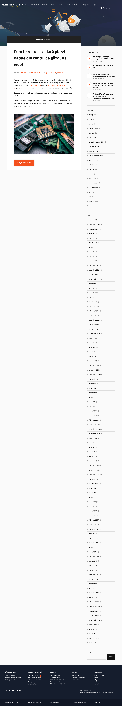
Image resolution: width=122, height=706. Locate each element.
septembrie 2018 (94, 434)
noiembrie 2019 (94, 379)
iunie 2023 (92, 234)
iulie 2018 (92, 443)
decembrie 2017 (94, 474)
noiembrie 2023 (94, 229)
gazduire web (51, 73)
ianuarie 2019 (93, 425)
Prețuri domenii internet (57, 680)
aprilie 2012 (93, 565)
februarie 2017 (94, 520)
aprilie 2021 (93, 302)
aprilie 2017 (93, 511)
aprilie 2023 (93, 243)
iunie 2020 (92, 347)
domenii (91, 133)
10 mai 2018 (36, 73)
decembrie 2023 (94, 224)
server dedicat (93, 183)
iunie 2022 (92, 252)
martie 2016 (93, 538)
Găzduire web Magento (34, 678)
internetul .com (94, 160)
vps (90, 196)
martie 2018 (93, 461)
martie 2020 (93, 361)
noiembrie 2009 (94, 593)
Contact (96, 684)
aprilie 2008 (93, 638)
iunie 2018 (92, 447)
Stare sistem (75, 680)
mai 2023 (92, 238)
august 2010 (93, 584)
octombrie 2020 (94, 329)
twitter (9, 690)
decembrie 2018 (94, 429)
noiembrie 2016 (94, 529)
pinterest (20, 690)
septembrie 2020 (94, 334)
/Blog (24, 4)
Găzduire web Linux (10, 675)
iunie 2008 (92, 629)
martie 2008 (93, 643)
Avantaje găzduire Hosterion (13, 678)
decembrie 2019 (94, 374)
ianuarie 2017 (93, 525)
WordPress (92, 206)
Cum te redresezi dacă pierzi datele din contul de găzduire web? (40, 58)
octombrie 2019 (94, 384)
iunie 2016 (92, 534)
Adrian (23, 73)
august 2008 (93, 624)
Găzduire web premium (34, 680)
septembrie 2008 (94, 620)
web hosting (93, 201)
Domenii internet (55, 678)
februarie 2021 (94, 311)
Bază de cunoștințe (77, 675)
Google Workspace (95, 156)
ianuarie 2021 (93, 315)
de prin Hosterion (94, 128)
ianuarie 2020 (93, 370)
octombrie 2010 (94, 579)
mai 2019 (92, 406)
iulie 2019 (92, 397)
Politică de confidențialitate (79, 703)
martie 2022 (93, 261)
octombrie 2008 (94, 615)
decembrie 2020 (94, 320)
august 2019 (93, 393)
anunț (91, 115)
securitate (61, 73)
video (91, 192)
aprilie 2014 (93, 552)
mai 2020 (92, 352)
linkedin (13, 690)
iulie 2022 (92, 247)
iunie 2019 (92, 402)
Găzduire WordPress (34, 675)
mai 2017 (92, 506)
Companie (97, 678)
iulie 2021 (92, 288)
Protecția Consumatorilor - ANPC (36, 703)
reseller (91, 174)
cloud (90, 119)
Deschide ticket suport (78, 678)
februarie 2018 (94, 465)
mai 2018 (92, 452)
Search (89, 653)
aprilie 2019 (93, 411)
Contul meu (107, 8)
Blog (95, 680)
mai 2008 (92, 634)
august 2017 (93, 493)
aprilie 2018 (93, 456)
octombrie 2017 (94, 484)
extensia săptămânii (95, 142)
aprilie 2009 (93, 597)
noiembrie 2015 (94, 543)
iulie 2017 (92, 497)
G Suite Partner (94, 147)
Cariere (96, 682)
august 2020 (93, 338)
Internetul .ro (93, 165)
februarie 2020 (94, 365)
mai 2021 (92, 297)
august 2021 (93, 284)
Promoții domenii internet (57, 682)
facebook (6, 690)
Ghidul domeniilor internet (57, 684)
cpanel (91, 124)
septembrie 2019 (94, 388)
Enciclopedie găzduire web (12, 680)
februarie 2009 (94, 602)
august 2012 (93, 561)
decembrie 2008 (94, 606)
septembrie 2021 (94, 279)
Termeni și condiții (54, 703)
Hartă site (97, 703)
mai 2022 (92, 256)
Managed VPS (32, 682)
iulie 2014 (92, 547)
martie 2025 (93, 220)
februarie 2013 (94, 556)
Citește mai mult (24, 163)
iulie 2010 (92, 588)
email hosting (93, 137)
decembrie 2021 (94, 270)
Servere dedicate (32, 684)
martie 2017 (93, 515)
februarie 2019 (94, 420)
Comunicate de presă (100, 675)
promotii (91, 169)
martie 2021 (93, 306)
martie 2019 (93, 415)
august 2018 (93, 438)
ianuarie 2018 (93, 470)
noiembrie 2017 (94, 479)
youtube (17, 690)
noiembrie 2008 (94, 611)
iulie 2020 (92, 343)
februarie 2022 (94, 265)
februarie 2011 (94, 575)
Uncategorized (93, 187)
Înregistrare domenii (55, 675)
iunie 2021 (92, 293)
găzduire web (36, 85)
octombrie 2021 (94, 274)
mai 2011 (92, 570)
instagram (23, 690)
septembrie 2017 (94, 488)
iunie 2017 (92, 502)
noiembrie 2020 (94, 324)
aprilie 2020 (93, 356)
